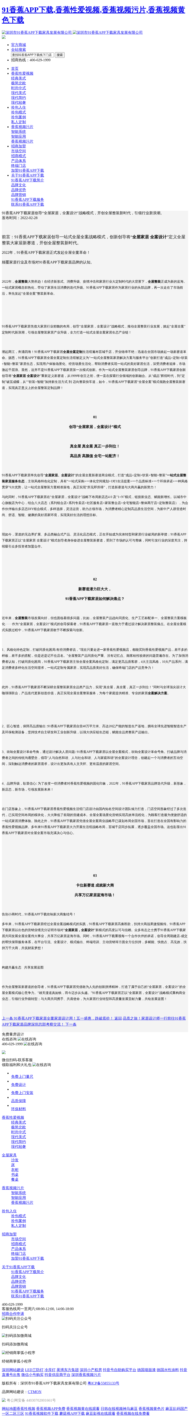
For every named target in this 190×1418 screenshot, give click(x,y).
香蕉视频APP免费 (50, 1409)
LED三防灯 (34, 1370)
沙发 (15, 1160)
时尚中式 (18, 88)
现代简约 (18, 98)
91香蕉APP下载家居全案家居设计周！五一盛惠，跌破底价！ (58, 1018)
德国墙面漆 (146, 1370)
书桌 (15, 1175)
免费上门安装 (22, 1093)
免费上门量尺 (22, 1077)
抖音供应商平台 (57, 1375)
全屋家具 (9, 1155)
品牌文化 (18, 185)
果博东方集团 (68, 1370)
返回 (118, 1018)
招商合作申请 (13, 1314)
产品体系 (18, 161)
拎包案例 (18, 117)
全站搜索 (18, 50)
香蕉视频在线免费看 (133, 1413)
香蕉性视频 (26, 1409)
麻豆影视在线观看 (100, 1413)
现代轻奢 (18, 102)
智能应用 (18, 136)
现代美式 (18, 93)
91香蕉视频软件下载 (41, 1413)
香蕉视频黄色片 (152, 1409)
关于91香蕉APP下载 (18, 1267)
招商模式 (18, 156)
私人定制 (18, 122)
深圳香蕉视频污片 (86, 1375)
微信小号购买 (32, 1375)
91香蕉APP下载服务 (27, 200)
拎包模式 (18, 112)
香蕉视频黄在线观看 (83, 1409)
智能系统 (18, 132)
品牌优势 (18, 190)
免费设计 (18, 1085)
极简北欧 (18, 83)
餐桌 (15, 1179)
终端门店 (18, 166)
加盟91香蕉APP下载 (27, 170)
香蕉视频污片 (22, 141)
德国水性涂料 (168, 1370)
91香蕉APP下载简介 (27, 180)
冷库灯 (50, 1370)
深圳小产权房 (91, 1370)
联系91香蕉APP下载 (27, 204)
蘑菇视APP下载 (72, 1413)
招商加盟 (9, 1234)
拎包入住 (9, 1211)
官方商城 (18, 45)
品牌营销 (18, 195)
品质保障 (18, 1101)
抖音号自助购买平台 (119, 1370)
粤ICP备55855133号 (103, 1383)
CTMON (34, 1392)
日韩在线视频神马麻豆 (119, 1409)
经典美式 (18, 78)
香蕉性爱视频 (13, 1117)
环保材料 (18, 1109)
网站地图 (9, 1409)
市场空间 (18, 151)
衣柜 (15, 1170)
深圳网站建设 (13, 1370)
